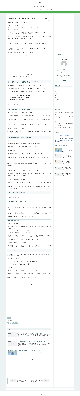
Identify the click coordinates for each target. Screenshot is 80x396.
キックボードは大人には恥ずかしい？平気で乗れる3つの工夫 (64, 121)
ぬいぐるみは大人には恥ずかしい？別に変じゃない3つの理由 (64, 117)
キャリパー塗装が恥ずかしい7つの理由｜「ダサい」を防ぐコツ (64, 124)
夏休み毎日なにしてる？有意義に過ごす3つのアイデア (22, 76)
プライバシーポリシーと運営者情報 (62, 135)
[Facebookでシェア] (10, 323)
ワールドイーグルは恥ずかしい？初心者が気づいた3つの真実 (64, 128)
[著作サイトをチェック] (62, 80)
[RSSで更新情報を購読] (65, 80)
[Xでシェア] (8, 323)
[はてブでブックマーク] (13, 323)
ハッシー (64, 69)
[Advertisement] (29, 64)
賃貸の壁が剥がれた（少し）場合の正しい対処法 (64, 113)
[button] (17, 323)
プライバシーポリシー (65, 140)
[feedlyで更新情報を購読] (64, 80)
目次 (28, 74)
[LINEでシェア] (15, 323)
